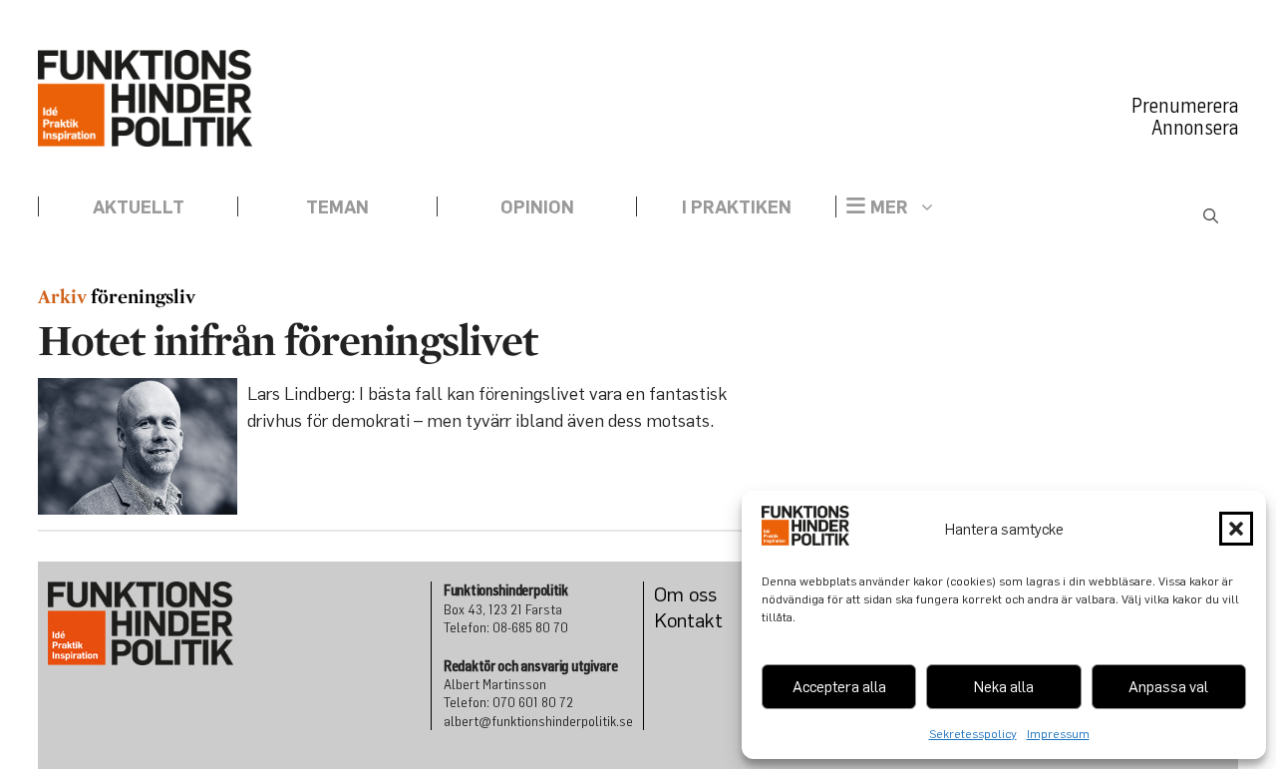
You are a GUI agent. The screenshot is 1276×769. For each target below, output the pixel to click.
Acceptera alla (839, 686)
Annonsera (1194, 128)
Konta (679, 619)
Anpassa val (1168, 686)
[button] (1236, 529)
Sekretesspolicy (973, 733)
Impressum (1058, 733)
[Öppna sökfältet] (1210, 216)
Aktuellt (138, 206)
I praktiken (737, 206)
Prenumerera (1184, 106)
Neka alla (1004, 686)
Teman (337, 206)
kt (714, 619)
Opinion (537, 206)
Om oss (685, 593)
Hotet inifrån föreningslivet (287, 339)
